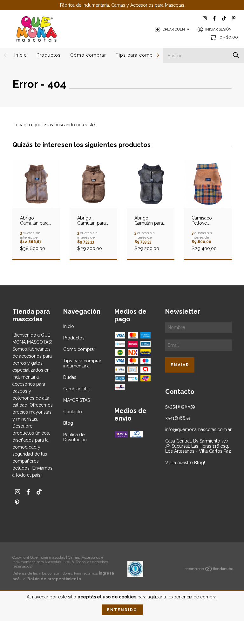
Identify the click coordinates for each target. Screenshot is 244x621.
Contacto (72, 411)
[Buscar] (235, 55)
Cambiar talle (76, 388)
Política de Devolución (75, 437)
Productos (49, 55)
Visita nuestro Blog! (185, 462)
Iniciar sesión (218, 29)
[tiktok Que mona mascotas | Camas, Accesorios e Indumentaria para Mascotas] (223, 18)
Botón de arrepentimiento (54, 579)
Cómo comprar (88, 55)
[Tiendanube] (209, 570)
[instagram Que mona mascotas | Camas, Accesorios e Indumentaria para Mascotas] (204, 18)
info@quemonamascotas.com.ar (198, 429)
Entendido (122, 610)
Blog (68, 423)
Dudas (69, 377)
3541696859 (177, 418)
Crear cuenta (176, 29)
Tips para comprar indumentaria (82, 363)
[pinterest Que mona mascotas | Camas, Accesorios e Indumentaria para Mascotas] (233, 18)
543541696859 (180, 406)
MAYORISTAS (76, 400)
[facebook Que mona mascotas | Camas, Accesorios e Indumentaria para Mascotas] (214, 18)
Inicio (20, 55)
